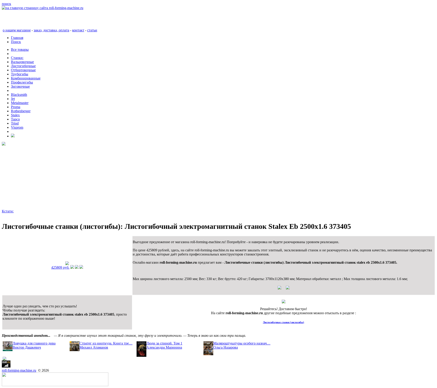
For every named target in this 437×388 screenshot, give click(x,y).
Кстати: (8, 211)
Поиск (16, 42)
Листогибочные (23, 66)
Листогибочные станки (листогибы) (283, 322)
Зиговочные (20, 86)
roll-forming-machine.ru (19, 370)
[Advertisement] (138, 177)
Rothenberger (20, 111)
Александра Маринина (164, 347)
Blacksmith (19, 95)
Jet (13, 99)
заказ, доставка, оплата (51, 30)
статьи (92, 30)
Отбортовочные (23, 70)
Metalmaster (19, 103)
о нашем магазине (17, 30)
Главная (17, 38)
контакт (78, 30)
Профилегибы (22, 82)
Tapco (15, 119)
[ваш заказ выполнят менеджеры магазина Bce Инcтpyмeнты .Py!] (283, 302)
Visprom (17, 127)
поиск (6, 4)
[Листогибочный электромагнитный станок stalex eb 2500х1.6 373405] (67, 264)
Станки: (17, 58)
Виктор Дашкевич (27, 347)
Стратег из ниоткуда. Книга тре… (105, 343)
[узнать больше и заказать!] (72, 267)
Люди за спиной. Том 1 (164, 343)
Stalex (15, 115)
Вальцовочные (22, 62)
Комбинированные (26, 78)
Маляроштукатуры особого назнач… (241, 343)
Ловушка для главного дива (34, 343)
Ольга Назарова (225, 347)
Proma (15, 107)
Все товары (20, 49)
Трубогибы (19, 74)
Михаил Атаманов (93, 347)
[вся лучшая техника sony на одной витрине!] (3, 144)
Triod (15, 123)
